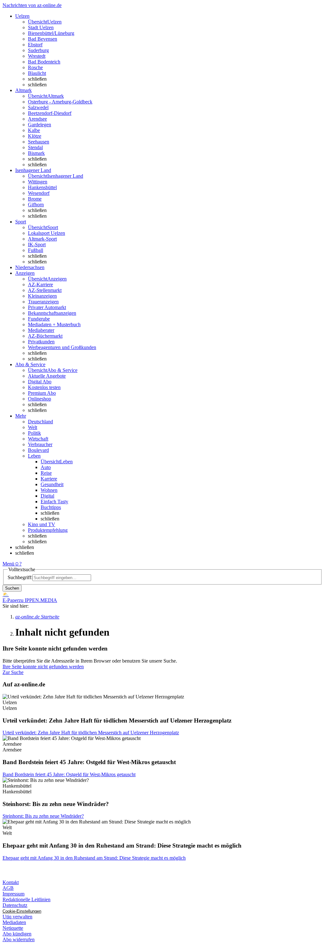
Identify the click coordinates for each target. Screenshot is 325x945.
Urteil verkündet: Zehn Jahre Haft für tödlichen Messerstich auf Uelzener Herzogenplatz (91, 732)
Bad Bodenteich (44, 61)
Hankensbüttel (42, 187)
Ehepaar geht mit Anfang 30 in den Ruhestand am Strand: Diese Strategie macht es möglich (94, 858)
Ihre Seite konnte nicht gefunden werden (43, 666)
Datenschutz (15, 905)
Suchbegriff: (20, 577)
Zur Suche (13, 672)
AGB (8, 888)
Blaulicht (37, 73)
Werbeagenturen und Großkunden (62, 347)
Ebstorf (35, 44)
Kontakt (11, 882)
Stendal (35, 147)
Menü (8, 563)
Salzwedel (38, 107)
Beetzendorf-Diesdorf (49, 113)
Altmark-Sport (42, 238)
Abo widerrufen (19, 939)
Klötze (34, 136)
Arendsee (37, 119)
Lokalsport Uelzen (46, 233)
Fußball (35, 250)
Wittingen (37, 181)
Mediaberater (41, 330)
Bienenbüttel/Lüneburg (51, 33)
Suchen (12, 588)
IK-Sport (37, 244)
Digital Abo (39, 381)
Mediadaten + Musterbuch (54, 324)
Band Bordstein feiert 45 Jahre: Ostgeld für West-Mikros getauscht (69, 774)
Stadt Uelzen (41, 27)
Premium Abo (42, 393)
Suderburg (38, 50)
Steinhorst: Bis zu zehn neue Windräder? (43, 816)
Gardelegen (39, 124)
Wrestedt (36, 56)
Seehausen (38, 141)
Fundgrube (39, 318)
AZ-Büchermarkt (45, 336)
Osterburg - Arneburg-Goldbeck (60, 101)
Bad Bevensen (42, 39)
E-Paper (11, 600)
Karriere (49, 478)
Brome (35, 199)
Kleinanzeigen (42, 296)
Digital (47, 496)
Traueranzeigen (43, 301)
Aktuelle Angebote (47, 376)
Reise (46, 473)
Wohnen (49, 490)
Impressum (13, 893)
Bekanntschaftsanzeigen (52, 313)
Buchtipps (51, 507)
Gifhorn (36, 204)
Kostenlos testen (44, 387)
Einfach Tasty (54, 501)
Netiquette (13, 928)
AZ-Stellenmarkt (45, 290)
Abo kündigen (17, 933)
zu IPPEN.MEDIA (38, 600)
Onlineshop (39, 398)
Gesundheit (52, 484)
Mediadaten (14, 922)
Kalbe (34, 130)
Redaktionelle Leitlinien (26, 899)
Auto (46, 467)
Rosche (35, 67)
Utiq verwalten (17, 916)
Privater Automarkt (47, 307)
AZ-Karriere (40, 284)
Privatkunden (41, 341)
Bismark (36, 153)
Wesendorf (39, 193)
